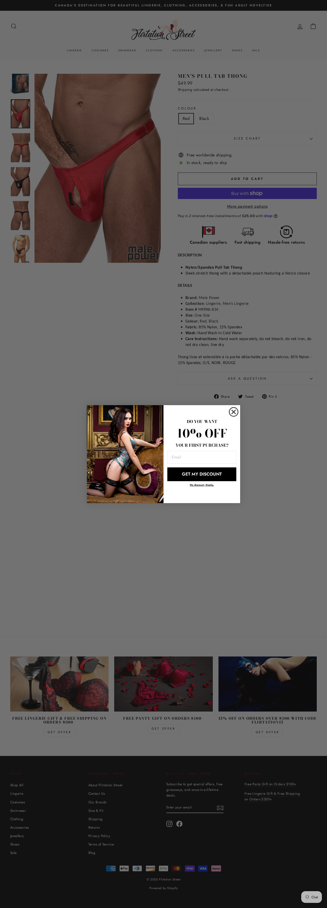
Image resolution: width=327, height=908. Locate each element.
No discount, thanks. (202, 485)
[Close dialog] (233, 411)
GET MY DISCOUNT (202, 474)
